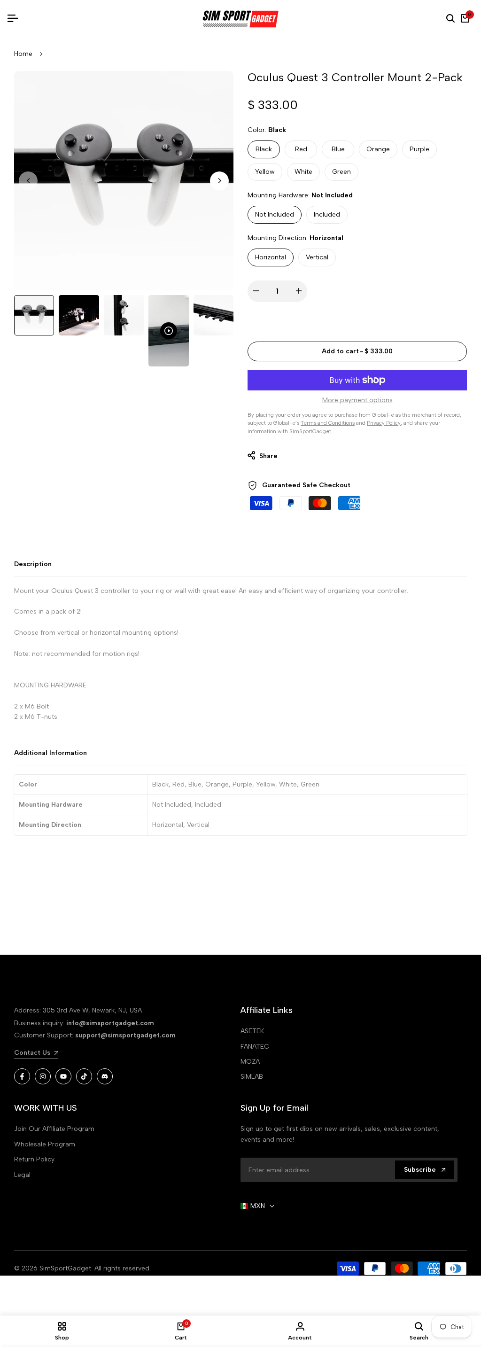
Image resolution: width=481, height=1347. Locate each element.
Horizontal (270, 257)
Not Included (274, 214)
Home (23, 54)
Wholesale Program (44, 1144)
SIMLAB (251, 1077)
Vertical (317, 257)
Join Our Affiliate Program (54, 1129)
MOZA (250, 1062)
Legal (22, 1175)
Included (327, 214)
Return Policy (34, 1159)
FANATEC (254, 1047)
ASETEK (252, 1031)
